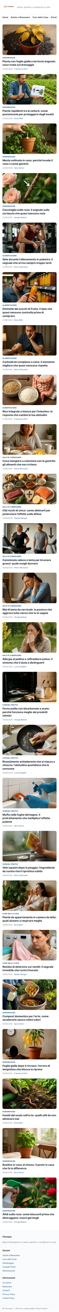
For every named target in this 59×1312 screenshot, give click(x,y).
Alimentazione (9, 256)
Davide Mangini (20, 518)
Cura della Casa (40, 17)
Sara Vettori (19, 168)
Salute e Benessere (20, 17)
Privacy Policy (8, 1294)
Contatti (6, 1290)
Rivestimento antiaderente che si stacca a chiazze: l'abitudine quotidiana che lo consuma (28, 765)
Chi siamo (6, 1282)
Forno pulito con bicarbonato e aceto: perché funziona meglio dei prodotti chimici (26, 712)
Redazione (7, 1286)
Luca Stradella (20, 666)
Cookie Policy (8, 1298)
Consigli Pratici (10, 705)
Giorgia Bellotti (20, 217)
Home (5, 17)
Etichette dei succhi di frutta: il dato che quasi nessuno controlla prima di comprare (27, 312)
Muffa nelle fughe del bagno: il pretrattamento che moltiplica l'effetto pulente (26, 818)
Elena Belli (18, 118)
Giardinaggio (8, 58)
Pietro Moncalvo (21, 267)
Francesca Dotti (21, 69)
